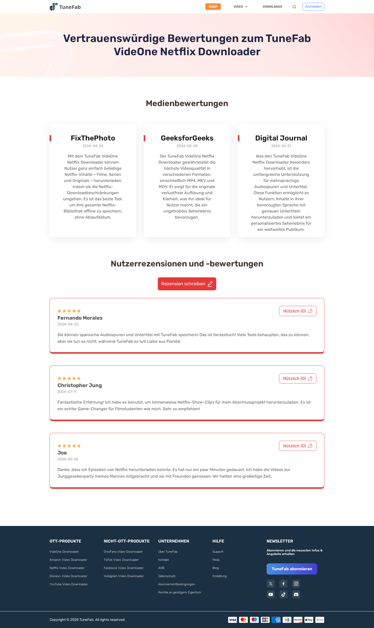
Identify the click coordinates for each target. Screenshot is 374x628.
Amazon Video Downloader (68, 560)
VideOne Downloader (64, 551)
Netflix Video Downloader (67, 568)
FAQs (216, 560)
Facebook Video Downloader (123, 568)
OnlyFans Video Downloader (123, 551)
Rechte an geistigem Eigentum (179, 592)
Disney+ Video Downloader (68, 576)
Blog (215, 568)
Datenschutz (167, 576)
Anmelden (313, 6)
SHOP (213, 6)
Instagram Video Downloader (124, 576)
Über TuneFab (168, 551)
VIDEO (238, 6)
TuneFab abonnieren (292, 568)
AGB (161, 568)
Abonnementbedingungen (176, 584)
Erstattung (219, 576)
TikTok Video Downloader (121, 560)
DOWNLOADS (272, 6)
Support (217, 551)
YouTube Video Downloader (69, 584)
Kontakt (163, 560)
